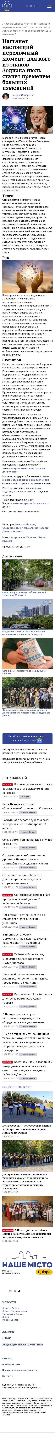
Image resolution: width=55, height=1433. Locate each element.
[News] (31, 6)
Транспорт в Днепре (12, 1314)
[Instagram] (27, 6)
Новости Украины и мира (14, 1311)
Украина (18, 531)
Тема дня (25, 796)
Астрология (18, 537)
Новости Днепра (13, 23)
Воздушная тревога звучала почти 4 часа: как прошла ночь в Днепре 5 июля (26, 760)
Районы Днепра (10, 1319)
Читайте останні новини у (27, 738)
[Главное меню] (49, 5)
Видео (5, 1316)
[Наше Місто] (7, 6)
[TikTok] (35, 6)
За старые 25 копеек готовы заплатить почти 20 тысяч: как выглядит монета (24, 751)
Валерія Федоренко (23, 95)
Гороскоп (31, 537)
